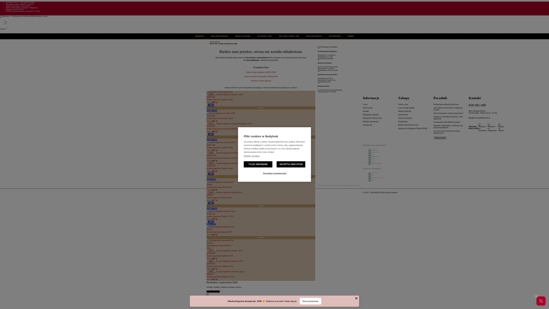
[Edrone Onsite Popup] (274, 154)
